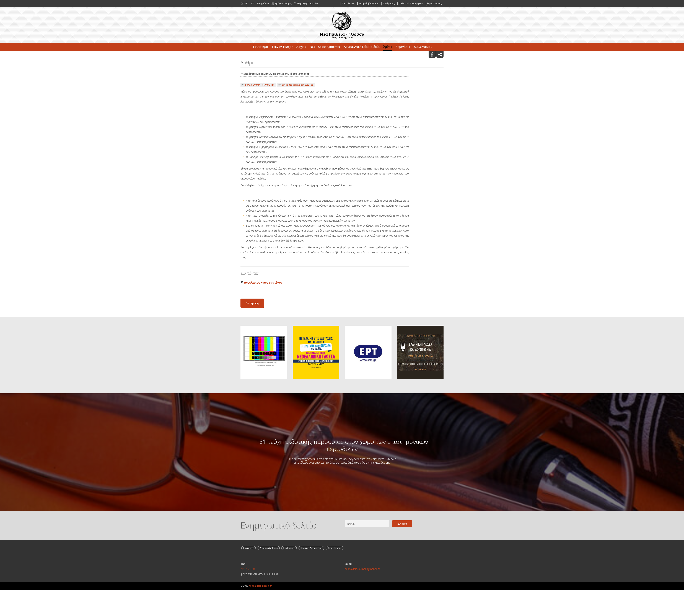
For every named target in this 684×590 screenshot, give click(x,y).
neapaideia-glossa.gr (260, 585)
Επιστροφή (252, 303)
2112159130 (247, 569)
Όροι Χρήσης (434, 3)
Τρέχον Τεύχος (282, 47)
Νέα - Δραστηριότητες (325, 47)
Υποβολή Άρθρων (368, 3)
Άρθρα (387, 47)
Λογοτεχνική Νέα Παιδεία (362, 47)
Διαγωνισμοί (423, 47)
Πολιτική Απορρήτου (411, 3)
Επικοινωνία (342, 55)
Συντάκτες (348, 3)
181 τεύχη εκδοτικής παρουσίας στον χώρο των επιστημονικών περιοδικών (342, 445)
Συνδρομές (388, 3)
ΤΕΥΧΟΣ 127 (259, 84)
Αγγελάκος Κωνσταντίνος (263, 282)
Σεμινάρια (403, 47)
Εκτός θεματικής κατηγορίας (297, 84)
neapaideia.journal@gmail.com (362, 569)
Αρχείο (301, 47)
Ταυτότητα (260, 47)
